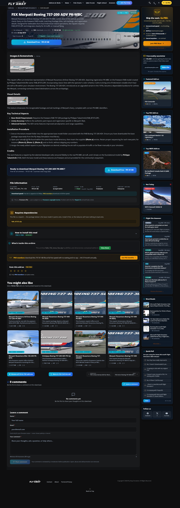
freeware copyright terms (51, 200)
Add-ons (11, 8)
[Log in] (159, 3)
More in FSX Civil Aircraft (62, 374)
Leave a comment (132, 384)
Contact (49, 482)
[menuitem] (124, 3)
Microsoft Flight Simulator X (27, 8)
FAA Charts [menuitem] (77, 3)
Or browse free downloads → (157, 48)
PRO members (48, 193)
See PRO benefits (128, 258)
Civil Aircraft (44, 8)
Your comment (15, 437)
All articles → (157, 344)
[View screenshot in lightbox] (135, 45)
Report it (78, 200)
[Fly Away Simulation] (17, 3)
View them (105, 248)
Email (12, 425)
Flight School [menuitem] (102, 3)
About (57, 482)
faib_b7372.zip (17, 222)
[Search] (150, 3)
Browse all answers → (157, 291)
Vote (146, 401)
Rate (27, 30)
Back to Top (90, 491)
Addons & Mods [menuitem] (55, 3)
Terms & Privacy (66, 482)
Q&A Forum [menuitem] (90, 3)
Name (12, 416)
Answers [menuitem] (112, 3)
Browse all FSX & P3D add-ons (22, 374)
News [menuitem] (67, 3)
